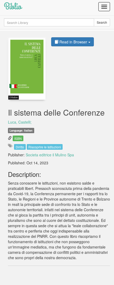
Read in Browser (73, 41)
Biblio (12, 6)
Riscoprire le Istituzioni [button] (44, 147)
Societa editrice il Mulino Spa (50, 154)
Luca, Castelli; (20, 122)
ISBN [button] (18, 138)
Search (102, 22)
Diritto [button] (20, 147)
